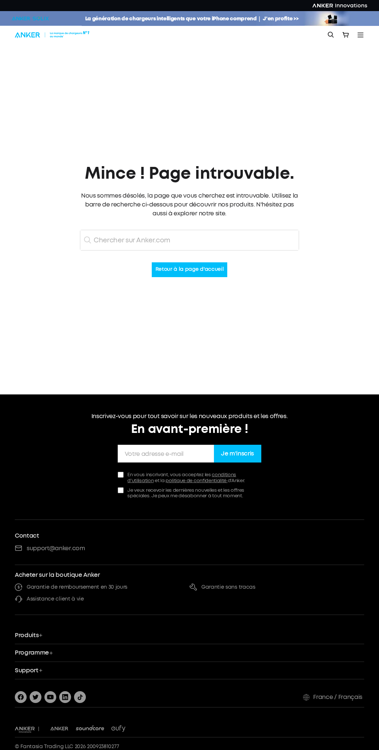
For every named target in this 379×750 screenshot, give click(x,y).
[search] (331, 34)
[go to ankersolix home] (30, 18)
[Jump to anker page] (25, 729)
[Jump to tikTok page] (80, 697)
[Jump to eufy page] (118, 729)
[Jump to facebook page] (21, 697)
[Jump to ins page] (65, 697)
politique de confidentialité (196, 480)
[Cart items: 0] (345, 34)
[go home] (53, 35)
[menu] (360, 34)
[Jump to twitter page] (35, 697)
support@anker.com (56, 548)
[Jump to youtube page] (50, 697)
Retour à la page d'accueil (189, 269)
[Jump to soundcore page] (90, 729)
